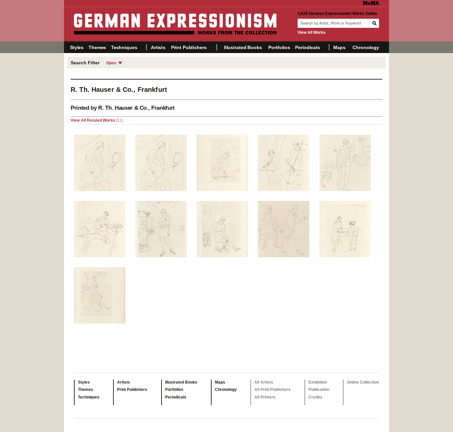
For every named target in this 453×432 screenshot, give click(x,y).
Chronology (366, 47)
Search (375, 23)
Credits (315, 397)
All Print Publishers (272, 389)
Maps (339, 47)
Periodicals (307, 47)
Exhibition (317, 382)
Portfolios (279, 47)
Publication (318, 389)
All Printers (265, 397)
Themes (97, 47)
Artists (158, 47)
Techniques (124, 47)
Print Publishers (189, 47)
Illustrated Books (243, 47)
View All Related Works (93, 120)
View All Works (311, 32)
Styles (77, 47)
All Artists (263, 382)
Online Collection (363, 382)
